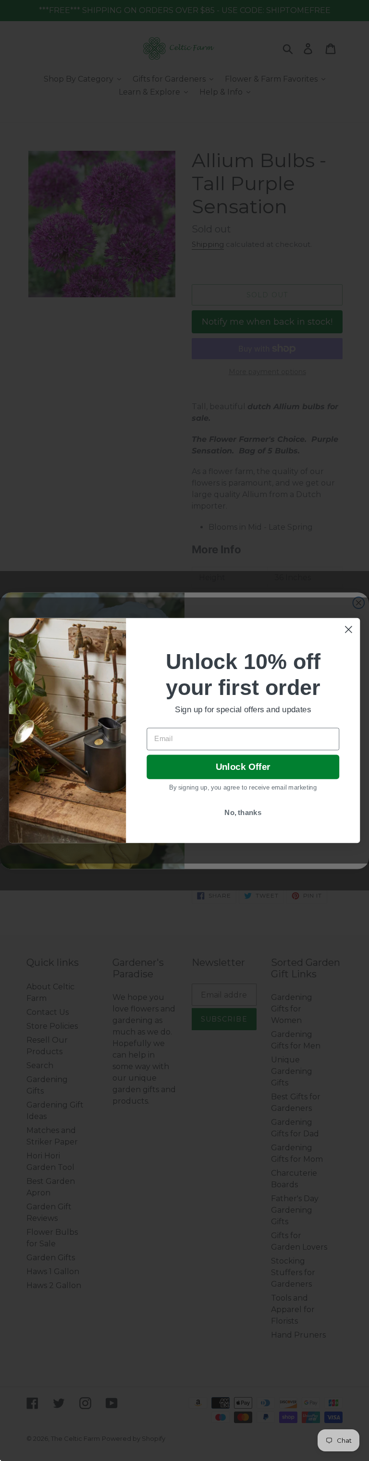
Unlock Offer (243, 767)
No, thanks (242, 812)
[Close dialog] (349, 629)
